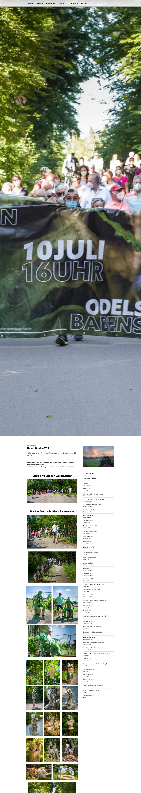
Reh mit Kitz (86, 488)
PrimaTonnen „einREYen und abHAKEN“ (95, 616)
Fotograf (40, 3)
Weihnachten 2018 (88, 621)
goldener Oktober (88, 536)
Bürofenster (86, 568)
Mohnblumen (87, 605)
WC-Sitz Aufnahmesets (90, 531)
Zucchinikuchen (88, 520)
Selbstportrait (87, 658)
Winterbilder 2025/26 (89, 478)
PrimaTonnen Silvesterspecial (92, 626)
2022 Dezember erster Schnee (92, 504)
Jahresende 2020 (88, 563)
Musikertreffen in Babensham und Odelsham (96, 653)
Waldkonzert (87, 541)
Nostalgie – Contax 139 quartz (92, 526)
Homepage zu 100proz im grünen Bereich (95, 632)
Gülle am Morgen (88, 515)
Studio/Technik (51, 3)
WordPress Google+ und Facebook (93, 685)
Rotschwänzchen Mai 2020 (91, 589)
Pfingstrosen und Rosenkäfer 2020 (93, 584)
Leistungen (30, 3)
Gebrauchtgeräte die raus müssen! (93, 494)
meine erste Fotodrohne (90, 557)
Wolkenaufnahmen (88, 669)
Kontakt (61, 3)
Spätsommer (87, 573)
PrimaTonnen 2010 (89, 579)
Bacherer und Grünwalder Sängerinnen (94, 600)
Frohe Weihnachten (89, 637)
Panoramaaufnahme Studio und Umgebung (96, 664)
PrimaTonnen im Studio (90, 510)
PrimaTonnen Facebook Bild (91, 648)
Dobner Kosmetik (88, 680)
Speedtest (86, 483)
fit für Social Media (88, 695)
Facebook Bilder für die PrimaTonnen (94, 642)
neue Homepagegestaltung (91, 690)
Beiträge (84, 3)
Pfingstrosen (87, 610)
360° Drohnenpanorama (90, 552)
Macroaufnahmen (88, 674)
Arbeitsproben (73, 3)
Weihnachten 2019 (88, 595)
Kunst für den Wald (88, 547)
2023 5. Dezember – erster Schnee (93, 499)
